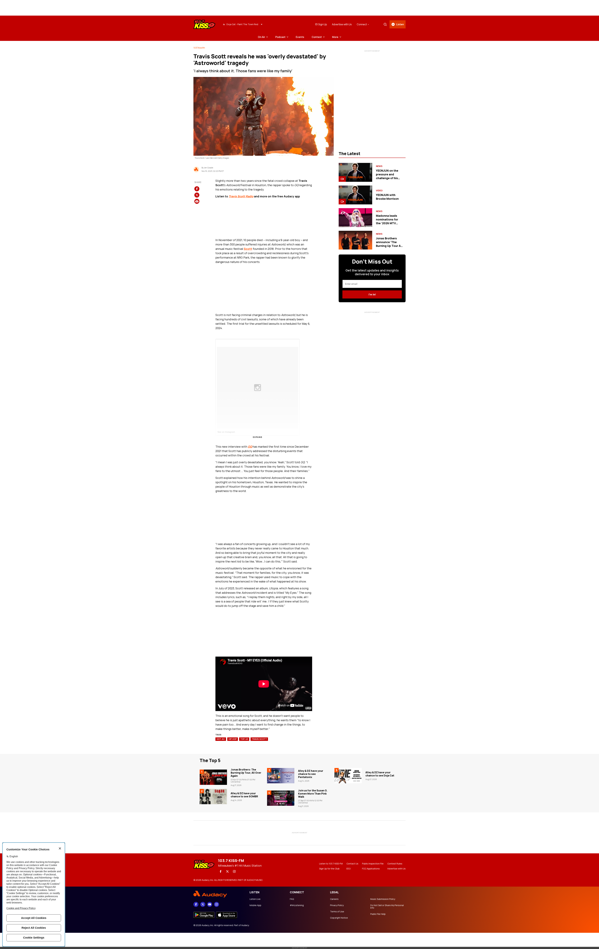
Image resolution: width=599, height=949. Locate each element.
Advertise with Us (342, 24)
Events (300, 37)
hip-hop (233, 739)
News (379, 166)
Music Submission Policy (382, 899)
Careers (334, 899)
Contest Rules (394, 863)
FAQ (292, 899)
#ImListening (297, 905)
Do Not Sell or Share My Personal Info (387, 906)
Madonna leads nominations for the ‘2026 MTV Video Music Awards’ (387, 223)
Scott (248, 249)
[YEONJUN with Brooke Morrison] (355, 195)
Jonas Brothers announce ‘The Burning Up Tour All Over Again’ (389, 243)
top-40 (244, 739)
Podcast (280, 37)
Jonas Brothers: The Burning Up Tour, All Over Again (246, 773)
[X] (227, 871)
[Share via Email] (196, 201)
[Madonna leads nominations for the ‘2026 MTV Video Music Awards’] (355, 217)
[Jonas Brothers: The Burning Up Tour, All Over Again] (213, 777)
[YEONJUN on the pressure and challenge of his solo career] (355, 172)
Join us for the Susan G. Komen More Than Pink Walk (312, 793)
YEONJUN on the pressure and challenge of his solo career (387, 176)
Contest (317, 37)
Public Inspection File (373, 863)
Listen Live (255, 899)
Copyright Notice (339, 918)
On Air (261, 37)
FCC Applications (371, 868)
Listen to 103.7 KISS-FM (331, 863)
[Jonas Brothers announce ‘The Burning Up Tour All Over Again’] (355, 240)
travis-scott (259, 739)
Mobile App (255, 905)
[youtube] (209, 904)
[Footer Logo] (218, 894)
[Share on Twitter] (196, 195)
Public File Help (378, 914)
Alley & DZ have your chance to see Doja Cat (379, 774)
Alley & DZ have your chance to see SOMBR (244, 795)
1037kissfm (199, 47)
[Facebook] (220, 871)
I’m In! (372, 294)
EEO (348, 868)
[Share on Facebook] (196, 188)
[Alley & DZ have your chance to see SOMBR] (213, 796)
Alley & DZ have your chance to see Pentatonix (310, 774)
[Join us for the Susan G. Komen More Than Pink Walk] (280, 798)
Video (379, 190)
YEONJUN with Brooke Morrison (387, 197)
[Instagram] (234, 871)
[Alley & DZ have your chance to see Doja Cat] (348, 775)
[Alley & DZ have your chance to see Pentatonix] (280, 775)
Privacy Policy (337, 905)
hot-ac (221, 739)
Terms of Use (337, 911)
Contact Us (352, 863)
